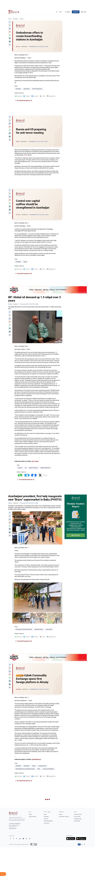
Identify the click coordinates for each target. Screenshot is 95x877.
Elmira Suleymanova (37, 88)
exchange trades (42, 765)
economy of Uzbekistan (48, 768)
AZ (82, 844)
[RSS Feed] (29, 838)
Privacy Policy (77, 816)
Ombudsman (27, 88)
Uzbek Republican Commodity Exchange (25, 768)
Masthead (46, 816)
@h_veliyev (35, 461)
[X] (16, 838)
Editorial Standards (48, 821)
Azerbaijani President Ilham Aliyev (24, 629)
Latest (30, 814)
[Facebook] (13, 838)
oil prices (20, 467)
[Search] (56, 11)
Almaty (33, 765)
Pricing (60, 814)
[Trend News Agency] (13, 813)
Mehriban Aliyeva (39, 629)
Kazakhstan (26, 765)
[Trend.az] (13, 12)
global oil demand (33, 467)
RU (84, 844)
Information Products (64, 816)
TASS (25, 155)
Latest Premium (32, 816)
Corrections (46, 823)
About (45, 814)
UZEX (38, 768)
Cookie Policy (77, 821)
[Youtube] (20, 838)
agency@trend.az (12, 828)
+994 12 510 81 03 (13, 826)
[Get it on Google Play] (81, 838)
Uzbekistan (18, 765)
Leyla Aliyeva (49, 629)
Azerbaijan (18, 88)
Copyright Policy (77, 818)
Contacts (46, 818)
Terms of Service (77, 814)
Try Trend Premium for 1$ (24, 100)
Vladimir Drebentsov (45, 467)
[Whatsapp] (10, 838)
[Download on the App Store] (70, 838)
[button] (9, 22)
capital (25, 261)
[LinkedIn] (26, 838)
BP (25, 467)
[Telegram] (23, 838)
